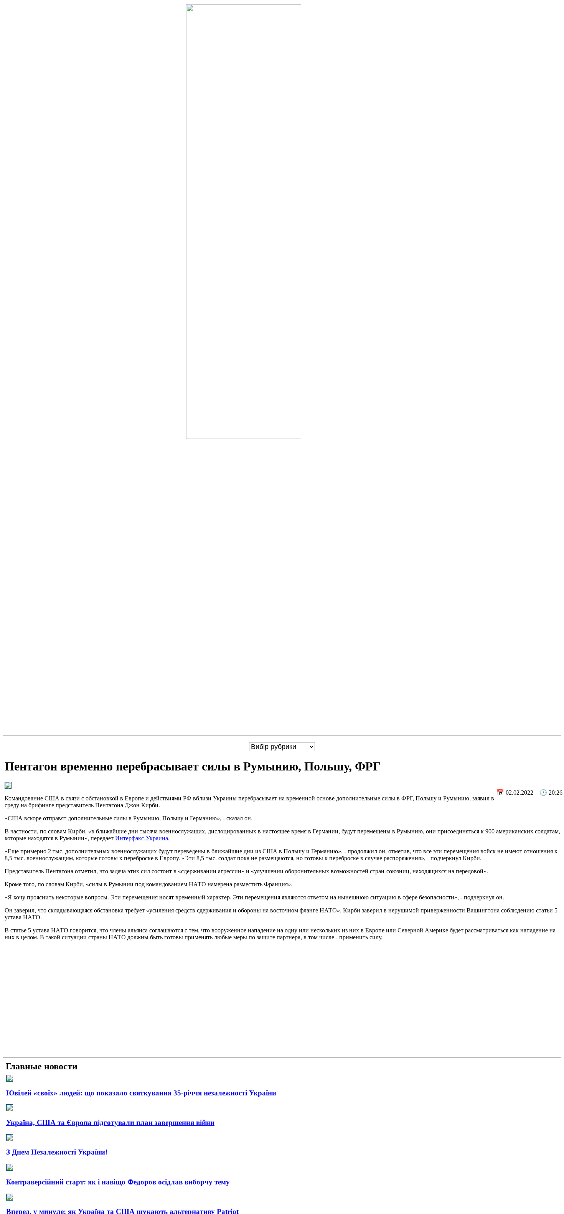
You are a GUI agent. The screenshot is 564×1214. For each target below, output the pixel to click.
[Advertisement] (282, 1000)
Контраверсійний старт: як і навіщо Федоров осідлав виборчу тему (118, 1182)
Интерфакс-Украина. (142, 838)
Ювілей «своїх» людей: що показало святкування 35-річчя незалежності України (141, 1093)
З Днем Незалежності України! (56, 1152)
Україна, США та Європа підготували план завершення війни (110, 1122)
